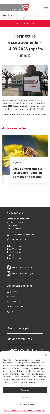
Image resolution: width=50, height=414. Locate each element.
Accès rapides (24, 23)
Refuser (25, 397)
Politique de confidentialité (33, 410)
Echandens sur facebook (22, 267)
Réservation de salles (16, 301)
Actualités (11, 296)
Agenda (10, 311)
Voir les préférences (25, 404)
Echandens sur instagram (23, 273)
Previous (40, 129)
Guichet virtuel (13, 292)
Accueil (5, 15)
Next (47, 129)
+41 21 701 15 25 (19, 239)
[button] (46, 354)
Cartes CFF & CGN (15, 306)
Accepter (25, 390)
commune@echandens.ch (23, 234)
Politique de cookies (12, 410)
